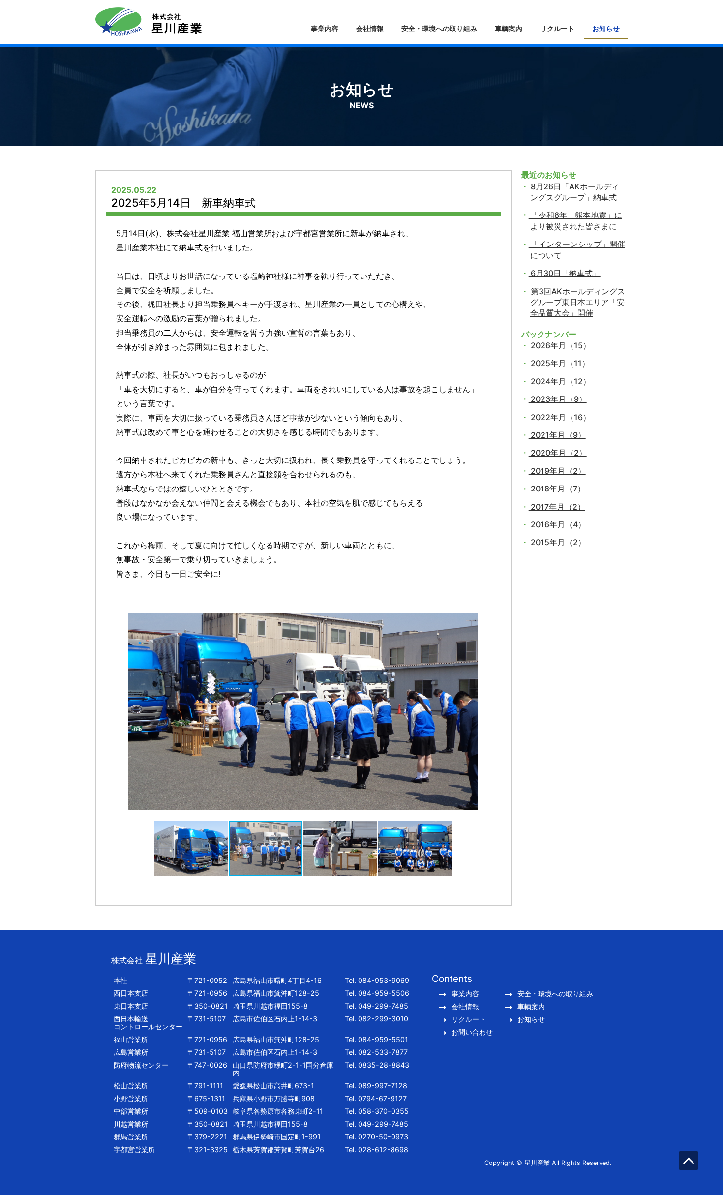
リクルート (557, 28)
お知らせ (606, 28)
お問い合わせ (472, 1032)
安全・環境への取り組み (439, 28)
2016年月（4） (557, 524)
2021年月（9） (557, 435)
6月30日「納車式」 (565, 273)
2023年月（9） (558, 399)
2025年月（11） (559, 363)
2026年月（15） (560, 345)
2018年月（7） (557, 488)
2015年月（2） (557, 542)
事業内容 (324, 28)
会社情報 (370, 28)
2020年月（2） (558, 453)
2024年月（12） (560, 381)
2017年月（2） (557, 507)
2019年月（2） (557, 471)
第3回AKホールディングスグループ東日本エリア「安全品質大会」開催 (577, 302)
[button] (123, 719)
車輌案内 (508, 28)
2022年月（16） (560, 417)
